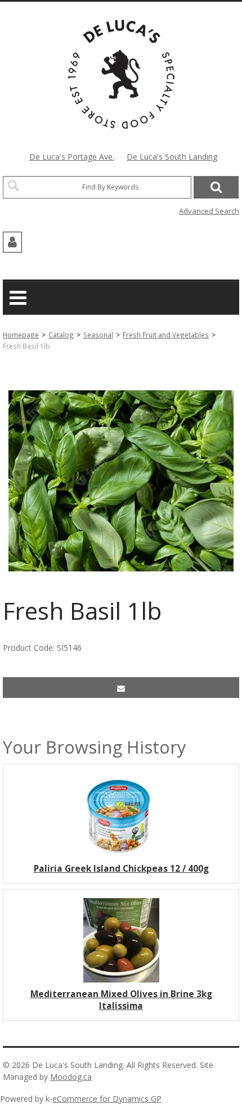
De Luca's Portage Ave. (71, 156)
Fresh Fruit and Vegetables (166, 334)
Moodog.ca (71, 1076)
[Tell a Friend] (121, 687)
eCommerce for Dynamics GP (107, 1098)
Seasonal (98, 334)
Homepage (21, 334)
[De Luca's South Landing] (121, 74)
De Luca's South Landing (172, 156)
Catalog (61, 334)
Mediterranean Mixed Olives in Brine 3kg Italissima (121, 1000)
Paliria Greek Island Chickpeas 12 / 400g (121, 869)
